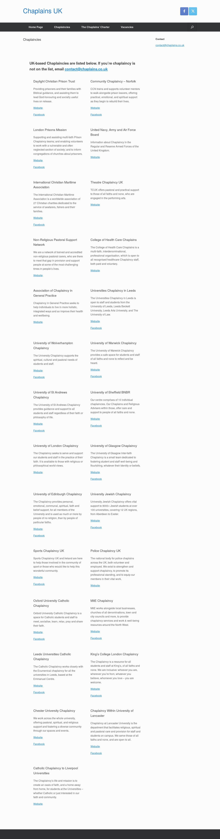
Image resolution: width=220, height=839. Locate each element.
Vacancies (127, 27)
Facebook (39, 114)
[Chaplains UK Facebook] (184, 11)
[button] (192, 27)
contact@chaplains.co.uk (86, 69)
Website (38, 108)
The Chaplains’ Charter (95, 27)
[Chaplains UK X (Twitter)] (193, 11)
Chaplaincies (62, 27)
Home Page (36, 27)
